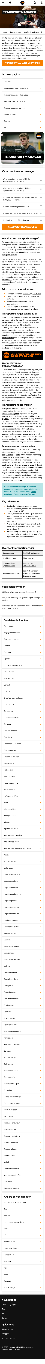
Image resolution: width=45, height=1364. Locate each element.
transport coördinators (26, 385)
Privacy (17, 1350)
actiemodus (7, 280)
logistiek (22, 247)
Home (4, 32)
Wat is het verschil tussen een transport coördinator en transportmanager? (22, 607)
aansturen (37, 294)
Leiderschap (28, 563)
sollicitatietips (17, 489)
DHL (19, 377)
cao (27, 335)
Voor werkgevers (8, 1338)
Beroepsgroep (8, 553)
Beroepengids (15, 32)
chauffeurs (23, 252)
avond (18, 348)
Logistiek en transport (33, 32)
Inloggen (5, 1334)
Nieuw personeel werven (17, 309)
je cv (20, 480)
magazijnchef (9, 282)
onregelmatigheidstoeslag (12, 345)
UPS (25, 377)
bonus (11, 343)
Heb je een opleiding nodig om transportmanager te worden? (22, 599)
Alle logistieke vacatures (22, 227)
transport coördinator (31, 573)
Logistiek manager (30, 571)
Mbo (25, 558)
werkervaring (10, 426)
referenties (30, 494)
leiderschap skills (35, 467)
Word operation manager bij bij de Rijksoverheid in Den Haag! (16, 180)
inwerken (33, 309)
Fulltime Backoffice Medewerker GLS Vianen (20, 213)
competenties (7, 455)
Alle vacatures (7, 1329)
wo (33, 558)
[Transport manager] (22, 148)
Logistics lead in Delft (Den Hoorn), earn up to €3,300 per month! (20, 198)
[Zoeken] (35, 2)
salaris (4, 322)
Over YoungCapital (9, 1304)
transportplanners (9, 255)
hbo (32, 416)
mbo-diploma (24, 421)
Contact (5, 1318)
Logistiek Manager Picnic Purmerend (17, 220)
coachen (26, 294)
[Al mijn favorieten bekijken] (10, 2)
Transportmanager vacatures (22, 63)
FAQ (3, 1313)
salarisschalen (8, 338)
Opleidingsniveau (9, 558)
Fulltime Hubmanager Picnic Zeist (16, 207)
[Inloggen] (42, 2)
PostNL (34, 395)
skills (18, 455)
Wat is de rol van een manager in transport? (19, 592)
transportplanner (29, 576)
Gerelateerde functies (11, 573)
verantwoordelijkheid (10, 414)
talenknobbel (20, 467)
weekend (5, 348)
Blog (3, 1309)
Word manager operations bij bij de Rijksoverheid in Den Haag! (16, 189)
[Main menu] (3, 2)
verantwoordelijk (29, 566)
